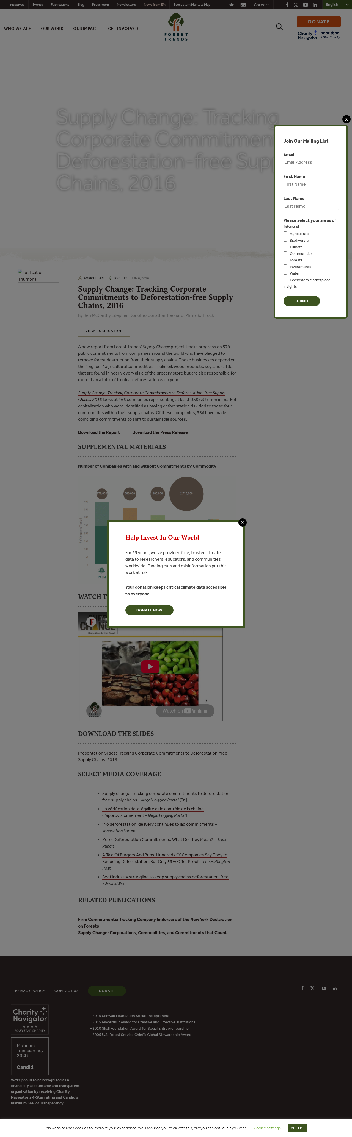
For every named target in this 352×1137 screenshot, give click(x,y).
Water (295, 273)
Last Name (294, 198)
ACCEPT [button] (297, 1128)
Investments (300, 266)
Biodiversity (300, 240)
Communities (301, 253)
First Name (294, 176)
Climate (296, 246)
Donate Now (149, 610)
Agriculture (299, 233)
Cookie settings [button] (267, 1127)
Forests (296, 260)
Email (289, 154)
